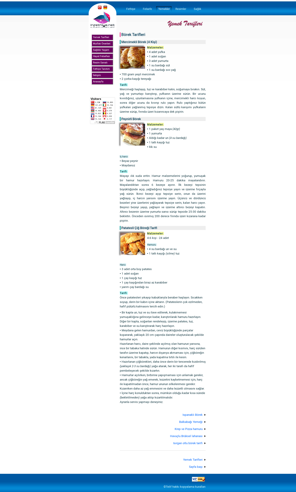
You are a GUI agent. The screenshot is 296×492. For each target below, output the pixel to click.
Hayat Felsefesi (101, 56)
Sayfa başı (196, 467)
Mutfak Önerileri (101, 43)
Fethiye (130, 8)
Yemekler (164, 8)
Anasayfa (98, 81)
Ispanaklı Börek (193, 415)
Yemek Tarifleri (101, 37)
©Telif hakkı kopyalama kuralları (185, 486)
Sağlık (197, 8)
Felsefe (147, 8)
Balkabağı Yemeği (191, 422)
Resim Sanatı (100, 62)
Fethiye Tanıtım (101, 68)
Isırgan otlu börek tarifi (188, 443)
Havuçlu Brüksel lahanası (186, 436)
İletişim (97, 75)
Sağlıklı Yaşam (101, 49)
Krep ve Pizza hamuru (189, 429)
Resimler (180, 8)
